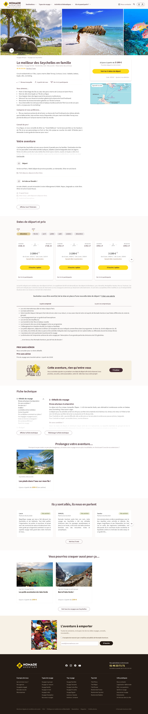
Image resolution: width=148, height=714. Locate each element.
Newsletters (75, 709)
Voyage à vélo (46, 692)
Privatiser (116, 370)
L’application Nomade (124, 685)
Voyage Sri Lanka (72, 690)
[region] (74, 232)
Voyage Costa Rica (72, 687)
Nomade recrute (21, 690)
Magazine (83, 709)
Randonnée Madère (97, 695)
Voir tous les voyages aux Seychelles (74, 609)
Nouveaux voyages (47, 698)
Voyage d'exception (47, 695)
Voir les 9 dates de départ (111, 71)
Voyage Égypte (71, 692)
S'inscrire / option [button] (35, 267)
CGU (43, 709)
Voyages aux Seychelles (35, 57)
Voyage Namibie (71, 682)
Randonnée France (96, 690)
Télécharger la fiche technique (58, 433)
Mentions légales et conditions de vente (28, 709)
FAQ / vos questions (122, 687)
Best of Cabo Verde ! (66, 592)
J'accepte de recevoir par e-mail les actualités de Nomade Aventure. (85, 638)
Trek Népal (94, 685)
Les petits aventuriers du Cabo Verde (33, 592)
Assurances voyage (122, 692)
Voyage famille (46, 687)
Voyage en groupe (47, 682)
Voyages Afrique (21, 57)
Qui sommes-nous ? (22, 682)
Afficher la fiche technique (29, 433)
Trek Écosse (94, 687)
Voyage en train (46, 690)
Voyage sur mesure (47, 685)
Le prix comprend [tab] (45, 304)
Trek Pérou (94, 682)
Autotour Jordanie (72, 698)
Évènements (120, 695)
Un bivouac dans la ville (124, 698)
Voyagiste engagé (22, 687)
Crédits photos (92, 709)
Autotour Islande (72, 695)
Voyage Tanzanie (72, 685)
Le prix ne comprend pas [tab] (103, 304)
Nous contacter (121, 682)
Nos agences (20, 685)
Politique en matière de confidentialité (58, 709)
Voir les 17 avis (74, 541)
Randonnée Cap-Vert (97, 692)
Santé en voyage (122, 690)
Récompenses (21, 692)
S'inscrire (106, 643)
